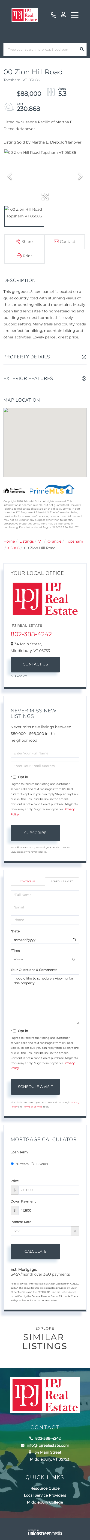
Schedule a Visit (62, 881)
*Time (15, 950)
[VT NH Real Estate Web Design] (45, 1532)
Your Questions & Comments (34, 970)
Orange (55, 541)
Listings (26, 541)
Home (9, 541)
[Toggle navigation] (74, 15)
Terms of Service (32, 1106)
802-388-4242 (53, 15)
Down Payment (23, 1201)
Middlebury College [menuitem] (45, 1502)
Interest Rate (21, 1222)
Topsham (74, 541)
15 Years (42, 1164)
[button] (82, 49)
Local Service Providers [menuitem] (45, 1495)
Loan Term (19, 1152)
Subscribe (35, 833)
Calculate (35, 1251)
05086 (14, 548)
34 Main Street (49, 1456)
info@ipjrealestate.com (48, 1445)
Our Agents (19, 676)
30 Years (22, 1164)
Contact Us (35, 664)
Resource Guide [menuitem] (45, 1488)
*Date (15, 931)
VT (40, 541)
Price (15, 1181)
